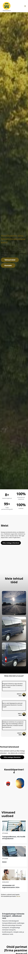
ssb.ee (18, 896)
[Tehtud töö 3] (14, 654)
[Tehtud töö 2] (14, 629)
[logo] (6, 6)
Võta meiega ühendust (10, 543)
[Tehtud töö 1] (14, 603)
